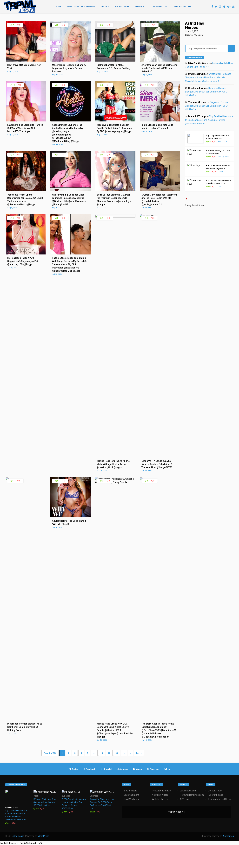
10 (101, 753)
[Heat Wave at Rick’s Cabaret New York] (26, 60)
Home (58, 6)
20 (109, 753)
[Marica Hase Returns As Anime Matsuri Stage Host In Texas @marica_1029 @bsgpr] (115, 216)
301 (209, 187)
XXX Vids (105, 6)
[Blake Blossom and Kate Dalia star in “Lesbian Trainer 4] (160, 120)
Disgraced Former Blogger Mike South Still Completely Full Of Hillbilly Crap (206, 92)
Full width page (215, 795)
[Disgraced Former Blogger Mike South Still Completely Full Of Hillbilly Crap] (26, 479)
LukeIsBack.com (188, 790)
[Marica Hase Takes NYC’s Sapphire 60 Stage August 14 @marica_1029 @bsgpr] (26, 253)
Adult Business (11, 807)
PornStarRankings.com (192, 795)
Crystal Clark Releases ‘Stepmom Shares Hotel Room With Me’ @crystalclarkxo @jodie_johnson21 (208, 77)
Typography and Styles (220, 799)
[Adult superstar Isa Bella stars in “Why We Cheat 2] (70, 516)
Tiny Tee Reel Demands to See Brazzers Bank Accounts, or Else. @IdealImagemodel (209, 120)
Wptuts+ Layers (160, 799)
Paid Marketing (131, 799)
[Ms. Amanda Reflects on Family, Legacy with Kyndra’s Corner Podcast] (70, 60)
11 (147, 25)
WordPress (43, 836)
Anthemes (228, 836)
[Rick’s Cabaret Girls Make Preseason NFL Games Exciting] (115, 60)
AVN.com (184, 799)
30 (116, 753)
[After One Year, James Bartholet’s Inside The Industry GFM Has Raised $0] (160, 60)
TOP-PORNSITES (159, 6)
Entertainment (131, 795)
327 (209, 172)
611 (209, 142)
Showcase (18, 836)
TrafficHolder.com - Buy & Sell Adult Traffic (21, 843)
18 (13, 85)
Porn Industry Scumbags (81, 6)
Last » (139, 753)
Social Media (130, 790)
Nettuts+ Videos (160, 795)
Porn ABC (140, 6)
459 (209, 157)
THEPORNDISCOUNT (182, 6)
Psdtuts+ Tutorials (161, 790)
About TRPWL (122, 6)
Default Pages (215, 790)
